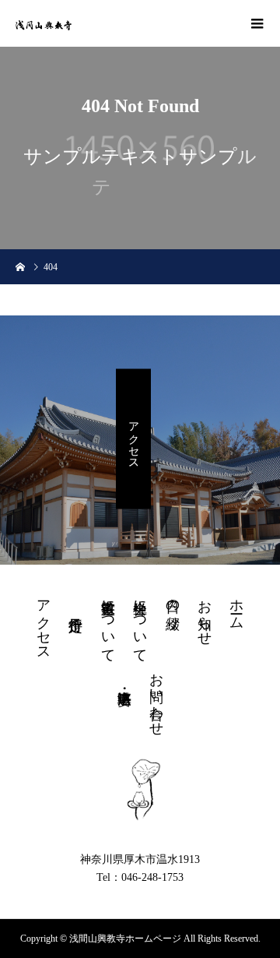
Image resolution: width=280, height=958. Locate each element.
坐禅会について (140, 623)
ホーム (236, 606)
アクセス (133, 439)
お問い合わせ (156, 696)
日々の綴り (172, 606)
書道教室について (108, 623)
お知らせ (204, 614)
